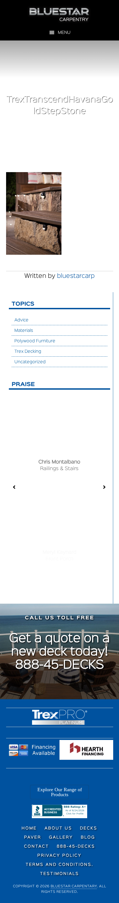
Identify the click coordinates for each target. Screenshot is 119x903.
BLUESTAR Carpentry (59, 14)
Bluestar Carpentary (74, 886)
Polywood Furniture (34, 341)
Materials (23, 331)
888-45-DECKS (59, 665)
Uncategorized (30, 362)
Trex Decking (27, 352)
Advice (21, 320)
